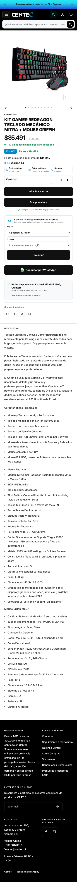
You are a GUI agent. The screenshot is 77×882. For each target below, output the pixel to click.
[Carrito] (71, 14)
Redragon (10, 114)
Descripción (12, 328)
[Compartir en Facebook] (15, 314)
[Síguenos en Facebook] (46, 832)
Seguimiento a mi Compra (57, 741)
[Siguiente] (71, 107)
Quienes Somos (51, 747)
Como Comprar (51, 753)
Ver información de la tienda (25, 295)
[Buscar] (70, 24)
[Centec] (30, 14)
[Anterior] (5, 107)
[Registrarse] (57, 806)
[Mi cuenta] (62, 14)
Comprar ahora (38, 202)
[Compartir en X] (22, 314)
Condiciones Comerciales (57, 764)
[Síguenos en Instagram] (54, 832)
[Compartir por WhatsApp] (7, 314)
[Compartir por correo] (29, 314)
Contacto (47, 736)
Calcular (38, 254)
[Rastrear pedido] (53, 14)
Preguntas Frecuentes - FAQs (56, 772)
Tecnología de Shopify (28, 871)
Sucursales (48, 759)
